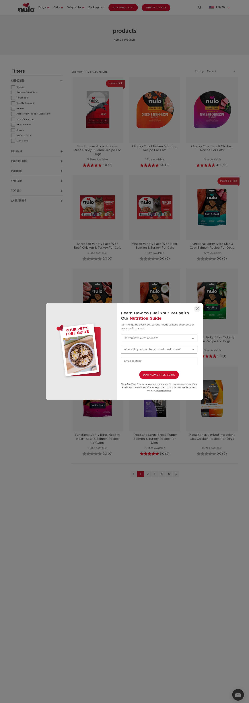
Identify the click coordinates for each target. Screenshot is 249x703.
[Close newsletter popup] (197, 308)
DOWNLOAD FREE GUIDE (159, 375)
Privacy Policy (163, 391)
